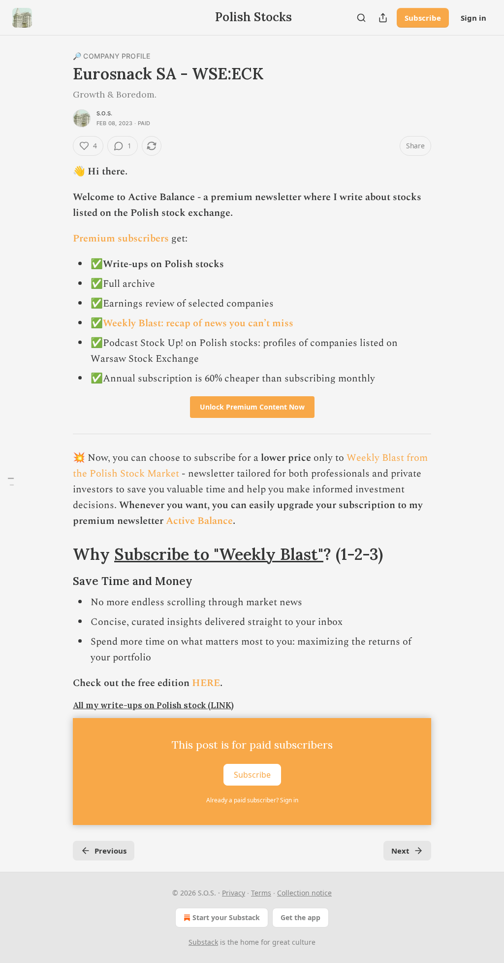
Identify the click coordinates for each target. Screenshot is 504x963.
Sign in (473, 18)
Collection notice (304, 892)
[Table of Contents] (11, 481)
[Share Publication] (383, 18)
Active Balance (199, 521)
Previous (110, 851)
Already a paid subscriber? (252, 800)
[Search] (361, 18)
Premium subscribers (121, 238)
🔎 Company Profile (111, 56)
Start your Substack (226, 917)
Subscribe (423, 18)
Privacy (233, 892)
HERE (206, 683)
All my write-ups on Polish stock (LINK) (153, 705)
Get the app (300, 917)
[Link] (59, 554)
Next (400, 851)
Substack (203, 942)
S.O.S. (104, 113)
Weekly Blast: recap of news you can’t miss (198, 323)
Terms (261, 892)
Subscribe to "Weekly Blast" (218, 554)
